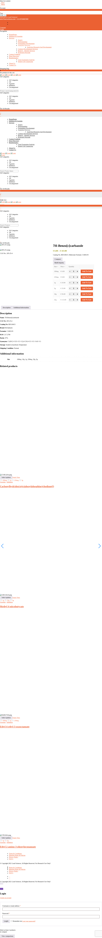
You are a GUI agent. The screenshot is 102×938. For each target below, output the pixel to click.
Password (6, 913)
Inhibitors (10, 482)
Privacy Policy (13, 857)
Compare (3, 27)
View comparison (7, 936)
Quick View (16, 477)
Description (7, 307)
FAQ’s (11, 859)
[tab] (6, 307)
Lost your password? (28, 921)
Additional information (21, 307)
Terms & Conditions (15, 853)
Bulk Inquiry (59, 263)
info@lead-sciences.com (7, 19)
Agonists (3, 482)
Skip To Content (5, 1)
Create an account (5, 898)
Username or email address (11, 906)
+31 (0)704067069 (22, 19)
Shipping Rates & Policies (17, 855)
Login (2, 29)
